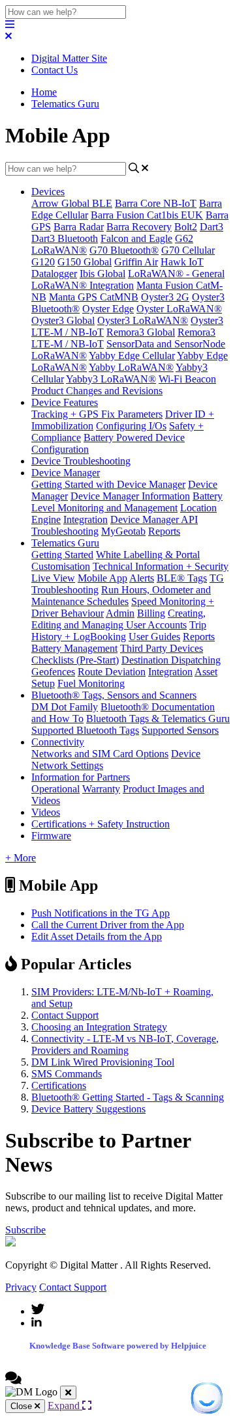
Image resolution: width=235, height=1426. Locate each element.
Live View (53, 578)
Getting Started (62, 554)
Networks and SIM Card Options (99, 753)
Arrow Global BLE (71, 203)
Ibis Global (102, 273)
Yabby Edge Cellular (132, 355)
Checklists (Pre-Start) (75, 660)
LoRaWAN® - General (176, 273)
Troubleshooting (65, 531)
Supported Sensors (180, 730)
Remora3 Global (140, 332)
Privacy (21, 1287)
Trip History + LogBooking (118, 630)
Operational (55, 788)
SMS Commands (66, 1073)
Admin (120, 613)
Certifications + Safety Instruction (100, 823)
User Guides (154, 636)
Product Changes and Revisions (97, 390)
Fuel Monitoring (91, 683)
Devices (48, 191)
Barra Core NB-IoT (155, 203)
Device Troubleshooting (81, 460)
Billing (151, 613)
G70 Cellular (188, 250)
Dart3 (211, 226)
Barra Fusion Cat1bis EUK (147, 215)
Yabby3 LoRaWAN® (111, 378)
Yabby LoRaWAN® (131, 367)
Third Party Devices (161, 648)
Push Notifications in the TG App (100, 913)
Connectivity (57, 741)
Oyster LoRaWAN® (179, 308)
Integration (85, 519)
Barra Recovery (139, 226)
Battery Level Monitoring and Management (127, 502)
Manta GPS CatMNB (93, 297)
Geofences (53, 671)
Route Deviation (112, 671)
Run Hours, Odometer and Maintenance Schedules (121, 595)
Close (22, 1406)
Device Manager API (154, 519)
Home (44, 92)
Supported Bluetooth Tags (85, 730)
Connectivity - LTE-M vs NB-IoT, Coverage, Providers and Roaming (125, 1044)
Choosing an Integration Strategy (99, 1026)
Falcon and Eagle (136, 238)
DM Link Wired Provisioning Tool (102, 1062)
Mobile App (102, 578)
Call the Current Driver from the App (107, 924)
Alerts (141, 578)
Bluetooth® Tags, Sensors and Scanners (113, 695)
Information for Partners (80, 777)
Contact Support (65, 1015)
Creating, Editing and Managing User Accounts (118, 619)
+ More (20, 857)
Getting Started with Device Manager (108, 484)
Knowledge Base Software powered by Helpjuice (117, 1346)
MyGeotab (123, 531)
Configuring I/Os (131, 425)
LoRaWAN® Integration (82, 285)
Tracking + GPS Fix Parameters (97, 414)
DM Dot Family (64, 706)
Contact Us (54, 69)
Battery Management (74, 648)
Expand (65, 1405)
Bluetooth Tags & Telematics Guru (158, 718)
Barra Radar (79, 226)
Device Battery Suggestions (88, 1108)
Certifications (58, 1085)
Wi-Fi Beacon (187, 378)
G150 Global (84, 261)
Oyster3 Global (63, 320)
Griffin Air (136, 261)
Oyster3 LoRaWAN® (142, 320)
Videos (45, 812)
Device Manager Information (130, 496)
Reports (164, 531)
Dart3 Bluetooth (64, 238)
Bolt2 (185, 226)
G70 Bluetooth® (124, 250)
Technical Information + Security (160, 566)
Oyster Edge (108, 308)
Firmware (51, 835)
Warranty (101, 788)
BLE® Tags (182, 578)
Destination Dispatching (171, 660)
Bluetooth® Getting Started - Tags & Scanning (127, 1097)
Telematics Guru (65, 103)
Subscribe (25, 1229)
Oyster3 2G (165, 297)
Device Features (64, 402)
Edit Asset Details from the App (96, 936)
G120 (43, 261)
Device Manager (65, 472)
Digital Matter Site (69, 58)
